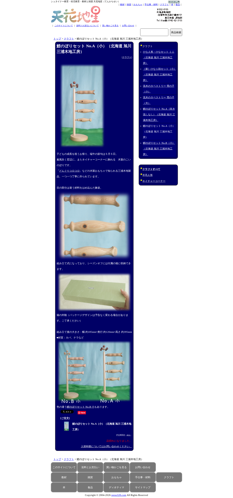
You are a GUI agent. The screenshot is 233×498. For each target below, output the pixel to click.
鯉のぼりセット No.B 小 (80, 406)
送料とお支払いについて (87, 25)
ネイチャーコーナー (153, 181)
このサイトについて (63, 25)
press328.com (118, 495)
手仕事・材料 (151, 4)
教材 (122, 4)
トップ (57, 38)
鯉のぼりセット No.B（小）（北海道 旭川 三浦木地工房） (159, 149)
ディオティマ (116, 487)
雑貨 (129, 4)
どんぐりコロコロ (69, 170)
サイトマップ (142, 487)
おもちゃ (137, 4)
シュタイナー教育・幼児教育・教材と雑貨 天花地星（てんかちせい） (85, 1)
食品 (178, 4)
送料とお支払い (90, 467)
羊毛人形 (147, 175)
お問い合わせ (128, 25)
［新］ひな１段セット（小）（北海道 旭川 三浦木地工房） (159, 75)
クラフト (164, 4)
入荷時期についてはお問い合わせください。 (106, 446)
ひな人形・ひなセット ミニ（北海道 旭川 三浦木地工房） (158, 58)
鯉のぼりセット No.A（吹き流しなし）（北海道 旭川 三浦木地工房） (159, 115)
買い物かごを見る (110, 25)
